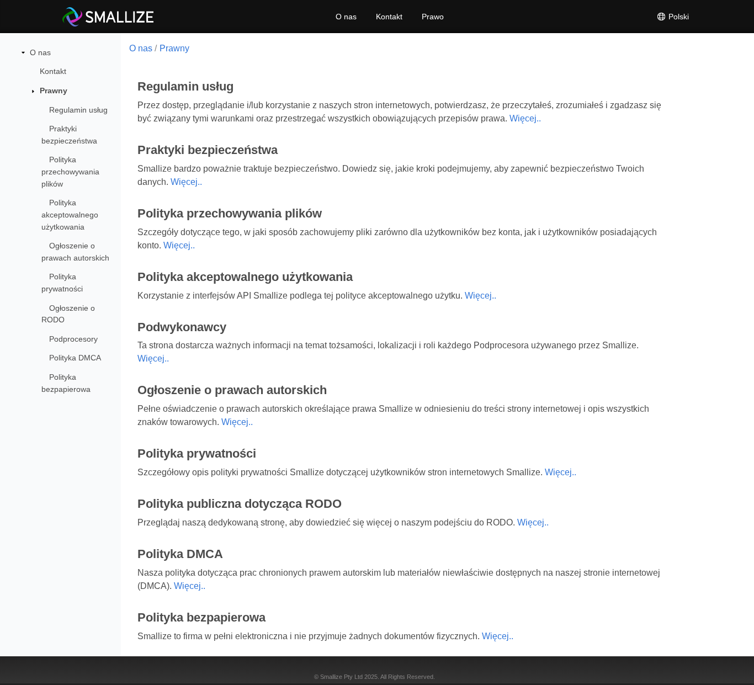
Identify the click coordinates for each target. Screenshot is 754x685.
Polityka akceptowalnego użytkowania (69, 214)
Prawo (433, 16)
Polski (677, 16)
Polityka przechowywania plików (70, 171)
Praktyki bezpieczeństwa (69, 134)
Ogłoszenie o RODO (68, 314)
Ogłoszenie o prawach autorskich (75, 251)
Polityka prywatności (62, 282)
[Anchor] (235, 86)
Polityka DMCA (75, 357)
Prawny (53, 90)
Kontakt (389, 16)
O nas (346, 16)
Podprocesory (73, 338)
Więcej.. (525, 118)
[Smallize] (107, 16)
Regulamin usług (78, 109)
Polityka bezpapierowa (66, 383)
